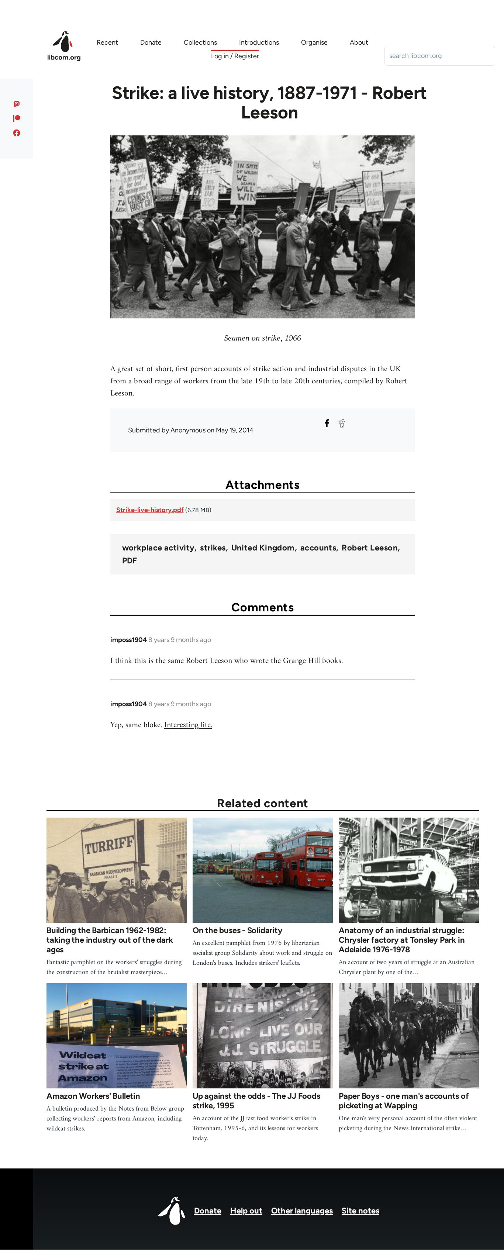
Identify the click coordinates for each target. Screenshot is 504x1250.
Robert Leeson (370, 548)
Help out (246, 1211)
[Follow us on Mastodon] (16, 104)
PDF (129, 561)
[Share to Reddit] (342, 423)
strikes (212, 548)
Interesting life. (188, 725)
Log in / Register (235, 56)
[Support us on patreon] (16, 118)
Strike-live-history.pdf (150, 510)
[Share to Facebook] (327, 423)
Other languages (302, 1211)
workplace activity (158, 548)
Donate (207, 1211)
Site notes (360, 1211)
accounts (318, 548)
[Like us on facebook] (16, 132)
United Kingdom (263, 548)
